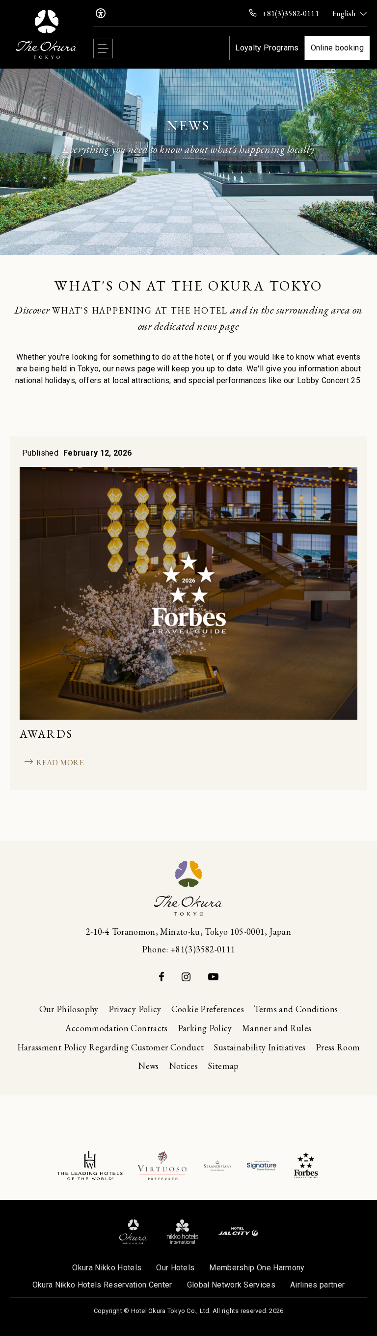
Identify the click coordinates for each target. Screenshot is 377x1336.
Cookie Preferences (207, 1009)
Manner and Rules (277, 1028)
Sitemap (223, 1065)
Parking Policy (205, 1028)
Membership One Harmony (256, 1267)
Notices (183, 1065)
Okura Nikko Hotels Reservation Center (102, 1284)
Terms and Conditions (296, 1009)
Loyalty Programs (266, 47)
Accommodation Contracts (116, 1028)
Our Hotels (175, 1267)
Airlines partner (317, 1284)
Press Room (338, 1047)
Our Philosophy (69, 1009)
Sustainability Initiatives (259, 1047)
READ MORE (58, 762)
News (148, 1065)
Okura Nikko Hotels (106, 1267)
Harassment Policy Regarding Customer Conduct (110, 1047)
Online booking (337, 47)
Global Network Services (231, 1284)
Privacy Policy (135, 1009)
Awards (46, 734)
